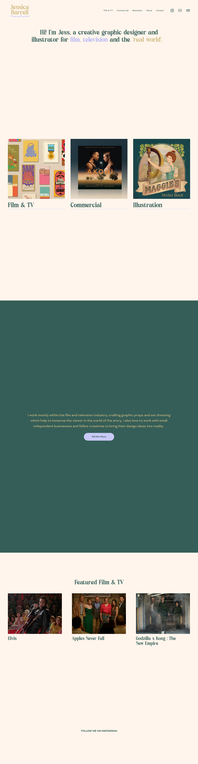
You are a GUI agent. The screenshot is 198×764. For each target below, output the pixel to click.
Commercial (122, 10)
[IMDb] (180, 10)
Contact (160, 10)
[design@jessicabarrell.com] (188, 10)
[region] (99, 619)
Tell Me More (99, 436)
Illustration (137, 10)
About (149, 10)
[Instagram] (172, 10)
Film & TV (108, 10)
